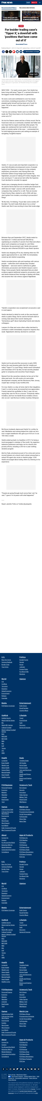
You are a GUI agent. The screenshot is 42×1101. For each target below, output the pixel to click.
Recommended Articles (27, 8)
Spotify (35, 1069)
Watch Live (23, 807)
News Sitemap (33, 1078)
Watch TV (34, 2)
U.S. (3, 657)
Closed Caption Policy (30, 1076)
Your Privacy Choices (17, 1076)
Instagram (10, 1069)
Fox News (6, 3)
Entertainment (25, 703)
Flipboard (13, 51)
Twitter (6, 51)
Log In (28, 2)
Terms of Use (11, 1074)
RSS (28, 1069)
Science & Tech (25, 785)
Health (4, 758)
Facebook (3, 51)
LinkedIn (21, 1069)
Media (4, 703)
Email (20, 51)
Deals (21, 758)
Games (4, 807)
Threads (10, 51)
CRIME (21, 26)
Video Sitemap (12, 1080)
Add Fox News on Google (32, 51)
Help (38, 1076)
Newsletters (31, 1069)
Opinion (22, 679)
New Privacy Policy (22, 1074)
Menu (39, 2)
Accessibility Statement (21, 1078)
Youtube (14, 1069)
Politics (22, 657)
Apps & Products (26, 835)
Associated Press (21, 44)
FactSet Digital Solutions (26, 1091)
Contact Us (11, 1078)
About (4, 835)
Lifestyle (22, 715)
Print (17, 51)
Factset (33, 1089)
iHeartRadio (38, 1069)
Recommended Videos (9, 8)
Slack (24, 1069)
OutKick (5, 715)
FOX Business (7, 785)
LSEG (36, 1093)
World (4, 679)
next (37, 67)
